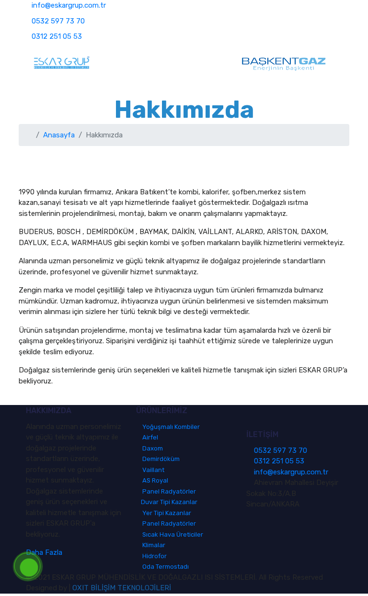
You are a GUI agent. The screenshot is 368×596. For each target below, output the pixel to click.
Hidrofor (154, 556)
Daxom (152, 448)
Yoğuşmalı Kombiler (170, 426)
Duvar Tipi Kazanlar (169, 502)
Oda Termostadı (165, 566)
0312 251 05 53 (57, 36)
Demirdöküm (160, 458)
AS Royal (154, 480)
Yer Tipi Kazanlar (166, 513)
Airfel (149, 437)
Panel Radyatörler (168, 491)
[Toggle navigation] (169, 63)
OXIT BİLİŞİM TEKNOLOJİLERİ (121, 588)
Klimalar (153, 545)
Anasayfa (59, 135)
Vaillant (152, 469)
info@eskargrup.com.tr (69, 5)
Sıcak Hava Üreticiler (172, 534)
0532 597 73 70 (58, 21)
